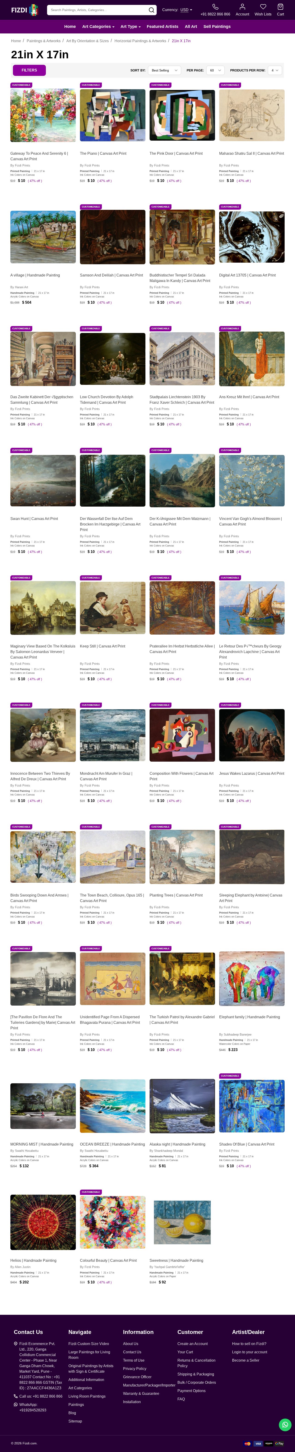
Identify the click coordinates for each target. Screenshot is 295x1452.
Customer (190, 1332)
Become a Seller (245, 1360)
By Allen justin (20, 1267)
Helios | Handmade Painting (33, 1260)
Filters (29, 70)
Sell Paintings (217, 26)
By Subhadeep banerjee (235, 1034)
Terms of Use (134, 1360)
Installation (132, 1402)
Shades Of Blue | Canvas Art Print (246, 1144)
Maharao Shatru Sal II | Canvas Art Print (251, 153)
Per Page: (195, 70)
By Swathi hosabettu (24, 1150)
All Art (191, 26)
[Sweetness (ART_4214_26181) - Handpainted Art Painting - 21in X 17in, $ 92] (182, 1222)
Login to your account (249, 1352)
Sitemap (75, 1421)
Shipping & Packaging (195, 1374)
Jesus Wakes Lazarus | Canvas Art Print (251, 773)
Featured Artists (162, 26)
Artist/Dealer (248, 1332)
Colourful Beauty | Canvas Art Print (108, 1260)
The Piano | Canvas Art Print (103, 153)
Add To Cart (48, 194)
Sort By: (138, 70)
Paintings (76, 1405)
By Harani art (19, 287)
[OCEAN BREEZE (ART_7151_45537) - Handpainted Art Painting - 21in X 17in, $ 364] (112, 1106)
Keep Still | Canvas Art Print (102, 646)
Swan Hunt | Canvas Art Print (34, 519)
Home (70, 26)
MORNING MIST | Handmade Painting (41, 1144)
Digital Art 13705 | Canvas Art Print (247, 275)
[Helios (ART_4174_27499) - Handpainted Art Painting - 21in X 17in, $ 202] (43, 1222)
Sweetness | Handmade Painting (176, 1260)
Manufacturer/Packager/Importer (149, 1385)
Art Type (129, 26)
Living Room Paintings (87, 1396)
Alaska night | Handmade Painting (177, 1144)
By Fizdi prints (20, 165)
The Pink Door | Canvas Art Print (176, 153)
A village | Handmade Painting (35, 275)
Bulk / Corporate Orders (196, 1382)
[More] (113, 26)
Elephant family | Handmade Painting (249, 1017)
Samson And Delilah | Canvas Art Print (111, 275)
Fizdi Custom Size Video (88, 1344)
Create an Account (192, 1344)
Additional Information (86, 1380)
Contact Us (132, 1352)
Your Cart (185, 1352)
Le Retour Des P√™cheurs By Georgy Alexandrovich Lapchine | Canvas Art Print (250, 651)
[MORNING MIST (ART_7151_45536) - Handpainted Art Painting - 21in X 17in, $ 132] (43, 1106)
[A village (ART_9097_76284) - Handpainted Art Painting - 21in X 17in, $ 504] (43, 237)
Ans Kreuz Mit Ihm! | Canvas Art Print (249, 397)
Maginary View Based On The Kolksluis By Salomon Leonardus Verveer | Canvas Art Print (42, 651)
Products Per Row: (248, 70)
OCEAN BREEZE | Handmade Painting (112, 1144)
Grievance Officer (137, 1377)
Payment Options (191, 1391)
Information (138, 1332)
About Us (130, 1344)
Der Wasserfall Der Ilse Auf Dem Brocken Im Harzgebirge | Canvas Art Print (110, 524)
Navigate (79, 1332)
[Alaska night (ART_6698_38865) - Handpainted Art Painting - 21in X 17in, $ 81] (182, 1106)
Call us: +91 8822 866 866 (40, 1396)
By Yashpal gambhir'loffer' (167, 1267)
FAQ (181, 1399)
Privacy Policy (134, 1369)
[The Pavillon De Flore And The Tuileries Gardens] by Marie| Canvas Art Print (42, 1022)
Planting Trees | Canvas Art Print (176, 895)
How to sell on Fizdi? (249, 1344)
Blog (72, 1413)
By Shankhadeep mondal (166, 1150)
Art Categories (96, 26)
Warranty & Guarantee (141, 1394)
